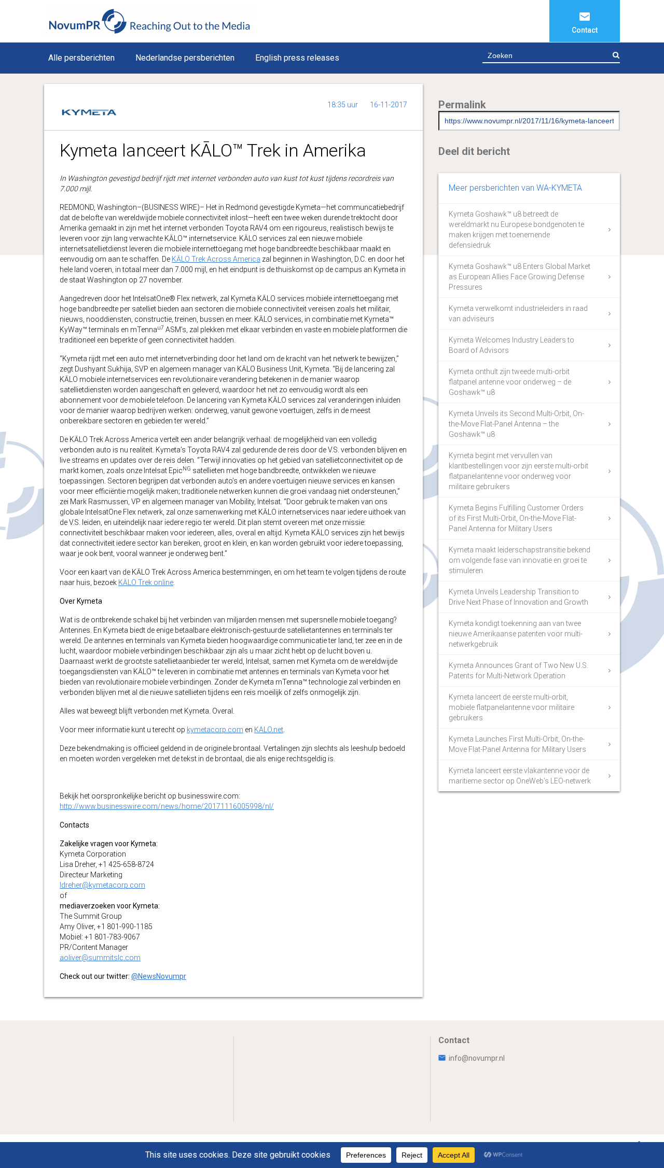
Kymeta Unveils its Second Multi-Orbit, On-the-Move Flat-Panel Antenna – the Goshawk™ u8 (516, 423)
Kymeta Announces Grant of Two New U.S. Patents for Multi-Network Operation (518, 670)
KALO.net (268, 729)
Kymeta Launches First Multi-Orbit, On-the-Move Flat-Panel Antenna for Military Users (517, 744)
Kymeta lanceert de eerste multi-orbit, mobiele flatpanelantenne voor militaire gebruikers (511, 707)
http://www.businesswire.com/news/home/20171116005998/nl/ (167, 806)
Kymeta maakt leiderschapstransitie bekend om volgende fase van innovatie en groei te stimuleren (519, 560)
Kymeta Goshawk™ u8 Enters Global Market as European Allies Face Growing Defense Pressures (519, 276)
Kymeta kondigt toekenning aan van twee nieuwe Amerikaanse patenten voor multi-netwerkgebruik (516, 633)
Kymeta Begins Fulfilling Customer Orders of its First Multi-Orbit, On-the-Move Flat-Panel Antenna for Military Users (516, 518)
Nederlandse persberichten (184, 58)
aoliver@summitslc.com (100, 957)
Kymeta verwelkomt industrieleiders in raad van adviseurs (518, 313)
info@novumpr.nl (477, 1058)
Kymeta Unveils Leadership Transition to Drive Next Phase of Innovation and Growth (518, 597)
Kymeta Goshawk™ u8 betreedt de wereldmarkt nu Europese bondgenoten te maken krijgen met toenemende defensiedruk (516, 229)
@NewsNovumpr (158, 976)
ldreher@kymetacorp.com (102, 885)
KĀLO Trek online (145, 582)
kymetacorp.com (215, 729)
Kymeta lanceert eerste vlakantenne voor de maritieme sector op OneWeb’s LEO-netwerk (520, 775)
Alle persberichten (81, 58)
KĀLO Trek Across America (216, 259)
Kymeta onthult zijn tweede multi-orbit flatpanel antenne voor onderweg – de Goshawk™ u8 (510, 381)
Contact (585, 30)
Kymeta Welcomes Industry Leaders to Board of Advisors (511, 345)
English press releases (297, 58)
